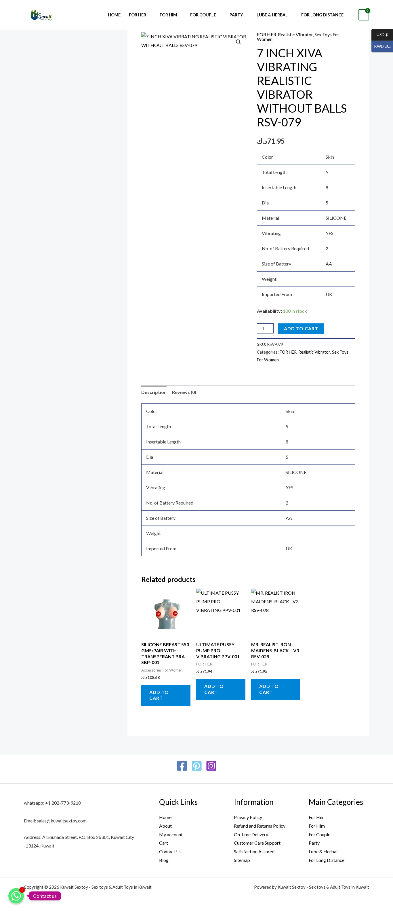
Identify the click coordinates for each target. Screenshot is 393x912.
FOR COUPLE (203, 14)
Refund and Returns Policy (259, 825)
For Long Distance (322, 14)
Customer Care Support (257, 842)
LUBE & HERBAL (272, 14)
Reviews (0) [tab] (184, 392)
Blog (164, 860)
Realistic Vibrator (295, 34)
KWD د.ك (381, 46)
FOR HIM (168, 14)
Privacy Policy (248, 817)
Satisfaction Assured (254, 851)
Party (314, 842)
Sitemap (242, 860)
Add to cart (301, 328)
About (165, 825)
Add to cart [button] (159, 695)
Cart (163, 842)
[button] (238, 42)
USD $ (379, 34)
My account (171, 834)
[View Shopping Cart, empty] (363, 14)
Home (114, 14)
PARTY (236, 14)
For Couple (319, 834)
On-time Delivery (251, 834)
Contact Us (170, 851)
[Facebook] (182, 765)
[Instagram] (211, 765)
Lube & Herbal (323, 851)
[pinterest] (196, 765)
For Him (317, 825)
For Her (316, 817)
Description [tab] (154, 392)
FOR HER (137, 14)
